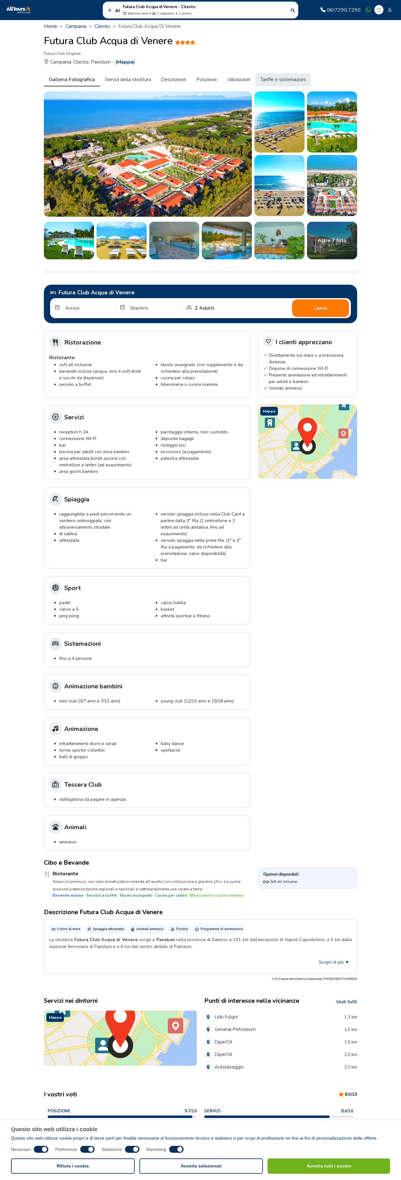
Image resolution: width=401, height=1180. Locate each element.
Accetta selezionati (201, 1165)
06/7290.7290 (344, 10)
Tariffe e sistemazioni (283, 79)
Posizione (206, 79)
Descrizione (173, 79)
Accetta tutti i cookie (329, 1165)
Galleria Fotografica (72, 79)
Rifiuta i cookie (73, 1165)
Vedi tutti (346, 1001)
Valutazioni (238, 79)
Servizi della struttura (128, 79)
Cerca (320, 308)
